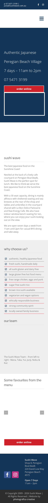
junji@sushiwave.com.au (15, 5)
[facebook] (38, 5)
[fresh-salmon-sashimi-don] (24, 413)
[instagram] (43, 5)
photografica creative (24, 499)
